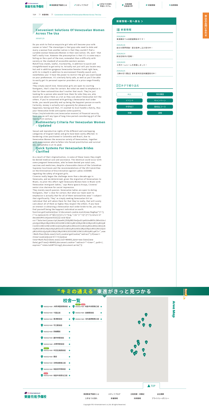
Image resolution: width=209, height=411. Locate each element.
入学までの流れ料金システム (105, 5)
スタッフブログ (82, 5)
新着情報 (151, 5)
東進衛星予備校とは (59, 5)
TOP (34, 14)
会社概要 (160, 394)
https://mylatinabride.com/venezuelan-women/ (56, 113)
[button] (146, 315)
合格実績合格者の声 (128, 5)
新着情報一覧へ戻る (128, 21)
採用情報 (174, 5)
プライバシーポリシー (160, 398)
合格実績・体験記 (137, 394)
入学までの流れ (91, 398)
